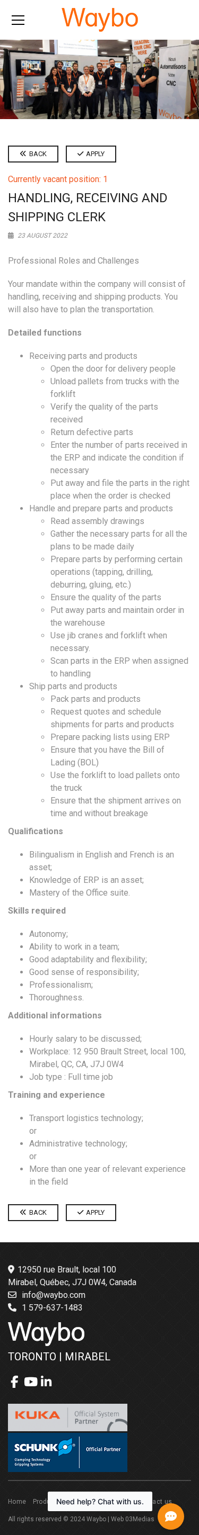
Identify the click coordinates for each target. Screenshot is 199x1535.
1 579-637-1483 (52, 1308)
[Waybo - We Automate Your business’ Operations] (100, 19)
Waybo (96, 1519)
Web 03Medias (132, 1519)
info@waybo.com (53, 1295)
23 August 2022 (41, 235)
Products (47, 1501)
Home (17, 1501)
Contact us (155, 1501)
